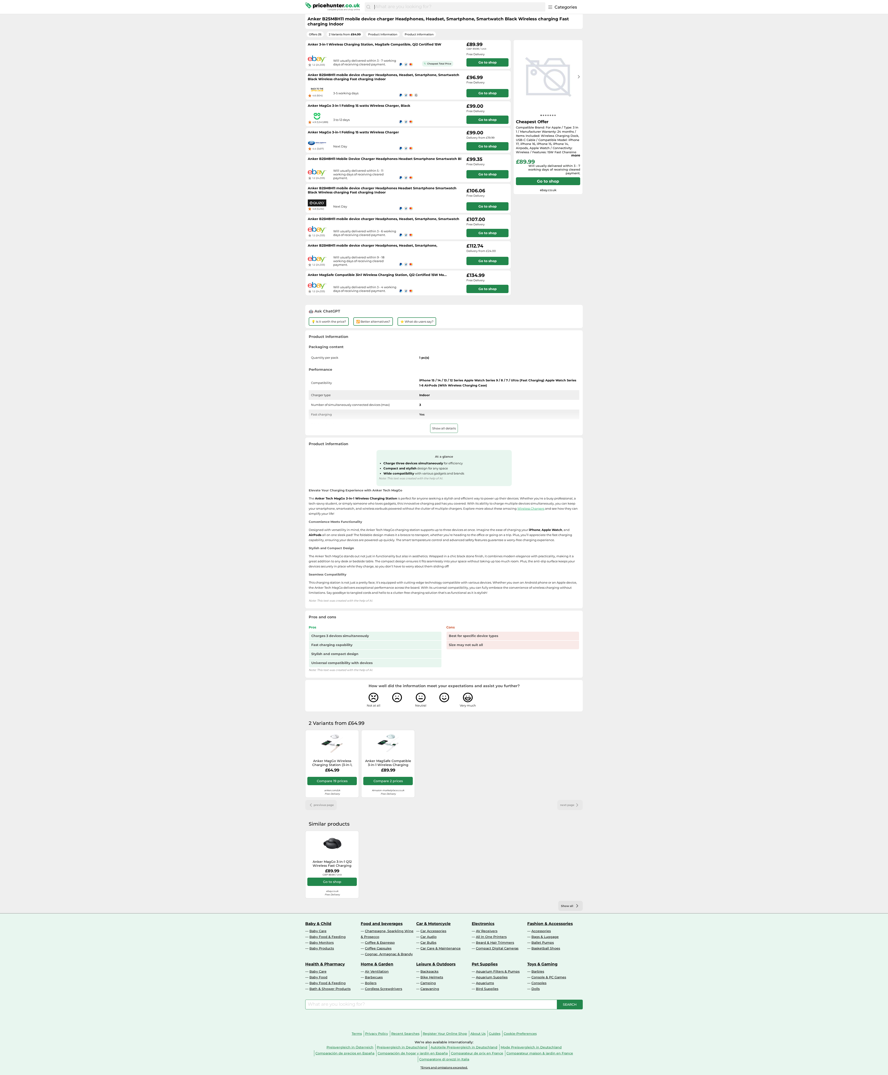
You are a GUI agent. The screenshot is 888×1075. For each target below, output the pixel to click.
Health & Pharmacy (325, 964)
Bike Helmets (431, 977)
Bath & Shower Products (330, 989)
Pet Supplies (485, 964)
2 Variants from (345, 34)
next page (567, 805)
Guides (494, 1034)
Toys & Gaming (542, 964)
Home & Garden (377, 964)
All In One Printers (491, 937)
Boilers (370, 983)
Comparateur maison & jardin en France (539, 1053)
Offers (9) (315, 34)
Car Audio (428, 937)
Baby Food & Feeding (327, 937)
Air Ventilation (377, 971)
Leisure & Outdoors (436, 964)
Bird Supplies (487, 989)
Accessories (541, 931)
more (575, 155)
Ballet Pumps (542, 942)
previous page (324, 805)
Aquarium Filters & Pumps (498, 971)
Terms (357, 1034)
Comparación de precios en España (344, 1053)
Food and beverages (382, 923)
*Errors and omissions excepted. (444, 1067)
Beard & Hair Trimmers (495, 942)
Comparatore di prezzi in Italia (444, 1059)
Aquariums (485, 983)
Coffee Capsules (378, 948)
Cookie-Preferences (520, 1034)
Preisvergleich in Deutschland (402, 1047)
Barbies (537, 971)
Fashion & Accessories (550, 923)
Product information (419, 34)
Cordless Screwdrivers (383, 989)
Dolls (535, 989)
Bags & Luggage (545, 937)
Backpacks (429, 971)
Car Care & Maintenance (440, 948)
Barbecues (374, 977)
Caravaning (429, 989)
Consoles (538, 983)
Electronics (483, 923)
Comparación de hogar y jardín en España (413, 1053)
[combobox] (458, 7)
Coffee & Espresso (380, 942)
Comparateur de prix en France (477, 1053)
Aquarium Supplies (492, 977)
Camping (428, 983)
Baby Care (318, 931)
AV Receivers (486, 931)
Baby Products (321, 948)
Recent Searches (405, 1034)
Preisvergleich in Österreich (350, 1047)
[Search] (368, 7)
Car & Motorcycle (433, 923)
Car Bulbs (428, 942)
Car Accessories (433, 931)
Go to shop (548, 181)
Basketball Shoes (545, 948)
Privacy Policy (376, 1034)
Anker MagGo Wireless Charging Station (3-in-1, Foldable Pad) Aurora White (332, 763)
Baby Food (318, 977)
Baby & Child (318, 923)
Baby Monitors (321, 942)
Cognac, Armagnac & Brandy (389, 954)
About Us (478, 1034)
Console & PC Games (548, 977)
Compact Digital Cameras (497, 948)
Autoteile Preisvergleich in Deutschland (464, 1047)
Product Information (382, 34)
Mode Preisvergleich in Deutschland (531, 1047)
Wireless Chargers (530, 508)
